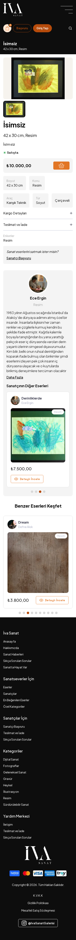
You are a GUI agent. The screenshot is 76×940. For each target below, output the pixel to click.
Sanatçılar (10, 693)
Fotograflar (11, 766)
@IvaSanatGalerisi (41, 923)
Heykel (7, 785)
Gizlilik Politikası (38, 903)
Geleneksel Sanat (14, 772)
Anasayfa (9, 641)
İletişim (8, 824)
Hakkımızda (11, 648)
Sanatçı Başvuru (18, 258)
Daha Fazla (14, 377)
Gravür (7, 778)
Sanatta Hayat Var (15, 667)
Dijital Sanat (11, 759)
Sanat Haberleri (13, 654)
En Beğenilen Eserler (16, 700)
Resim (7, 798)
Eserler (7, 687)
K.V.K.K (38, 895)
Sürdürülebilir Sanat (16, 804)
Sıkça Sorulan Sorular (17, 660)
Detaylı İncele (30, 479)
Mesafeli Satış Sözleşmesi (38, 910)
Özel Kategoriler (14, 706)
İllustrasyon (11, 791)
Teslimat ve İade (13, 733)
